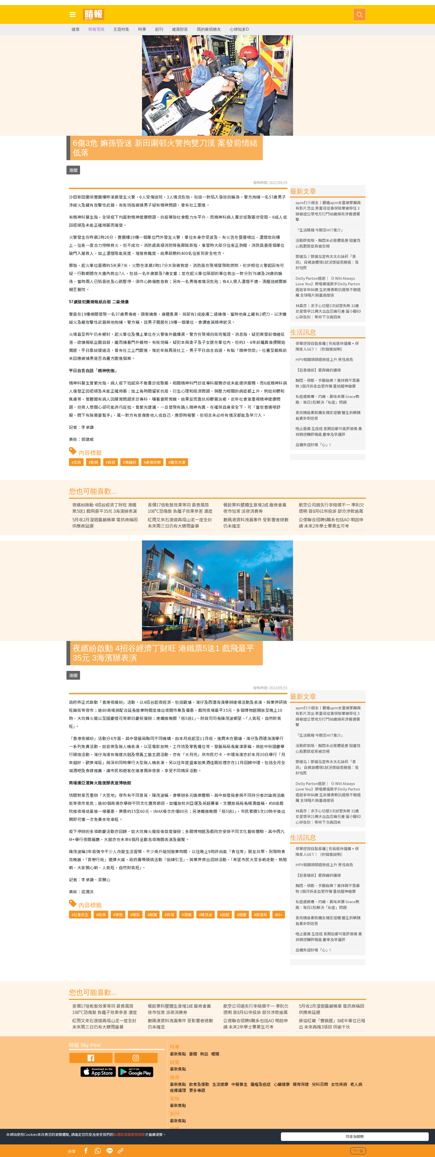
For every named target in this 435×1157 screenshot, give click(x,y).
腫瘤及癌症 (260, 1084)
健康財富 (180, 29)
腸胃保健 (301, 1084)
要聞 (193, 1054)
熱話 (204, 1054)
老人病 (356, 1084)
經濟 (102, 914)
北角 (77, 462)
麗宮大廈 (178, 462)
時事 (142, 29)
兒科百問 (320, 1084)
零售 (119, 914)
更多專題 (197, 1090)
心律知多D (239, 29)
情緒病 (130, 462)
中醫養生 (239, 1084)
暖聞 (215, 1054)
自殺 (111, 462)
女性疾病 (339, 1084)
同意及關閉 (355, 1136)
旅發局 (261, 914)
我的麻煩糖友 (209, 29)
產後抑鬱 (153, 462)
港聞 (73, 170)
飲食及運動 (199, 1084)
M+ (279, 914)
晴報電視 (96, 29)
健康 (75, 29)
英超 (225, 914)
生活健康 (220, 1084)
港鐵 (187, 914)
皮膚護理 (178, 1090)
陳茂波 (206, 914)
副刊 (159, 29)
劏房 (94, 462)
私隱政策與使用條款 (129, 1134)
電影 (136, 914)
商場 (170, 914)
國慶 (242, 914)
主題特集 (121, 29)
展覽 (153, 914)
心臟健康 (282, 1084)
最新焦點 (178, 1054)
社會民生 (81, 914)
